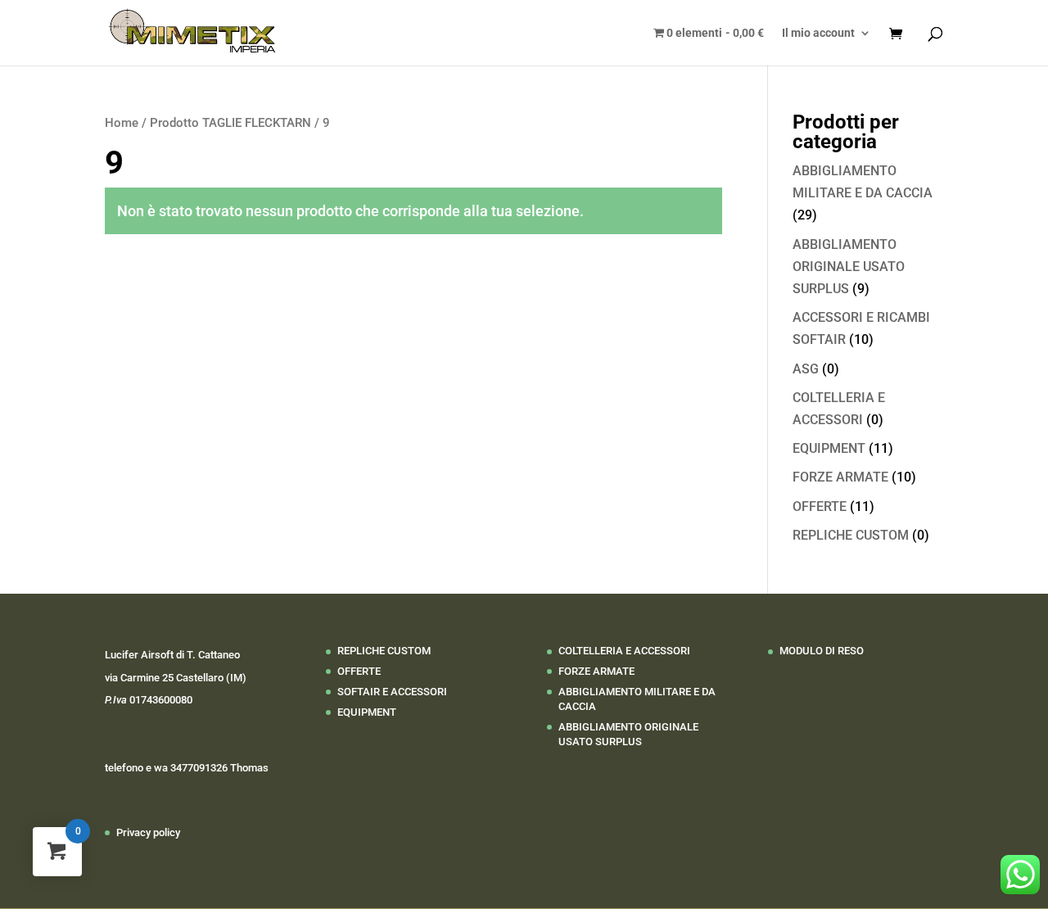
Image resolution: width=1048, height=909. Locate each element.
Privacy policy (148, 832)
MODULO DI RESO (821, 650)
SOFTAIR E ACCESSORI (392, 691)
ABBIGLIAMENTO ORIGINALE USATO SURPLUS (849, 266)
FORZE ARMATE (840, 477)
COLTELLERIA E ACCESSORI (624, 650)
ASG (806, 369)
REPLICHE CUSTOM (851, 535)
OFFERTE (820, 506)
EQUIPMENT (829, 448)
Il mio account (818, 33)
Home (121, 122)
